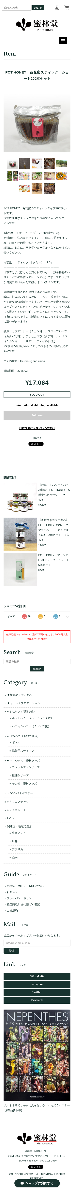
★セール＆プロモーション (23, 703)
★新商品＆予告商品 (19, 694)
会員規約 (12, 910)
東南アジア (19, 832)
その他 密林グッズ (24, 783)
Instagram (37, 984)
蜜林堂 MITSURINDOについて (26, 886)
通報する (37, 438)
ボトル (16, 742)
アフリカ (17, 849)
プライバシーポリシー (20, 898)
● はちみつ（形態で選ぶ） (23, 736)
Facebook (37, 1000)
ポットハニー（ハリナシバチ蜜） (32, 718)
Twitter (37, 992)
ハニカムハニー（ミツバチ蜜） (31, 726)
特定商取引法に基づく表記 (23, 904)
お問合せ (12, 892)
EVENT (11, 818)
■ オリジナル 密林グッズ (23, 760)
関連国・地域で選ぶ (19, 826)
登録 (11, 950)
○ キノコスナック (18, 801)
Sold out (37, 415)
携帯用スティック (23, 750)
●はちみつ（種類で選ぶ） (23, 711)
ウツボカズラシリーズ (26, 767)
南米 (15, 857)
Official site (37, 976)
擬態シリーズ (20, 775)
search (38, 7)
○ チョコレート (16, 809)
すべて (11, 616)
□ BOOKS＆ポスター (20, 793)
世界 (15, 841)
